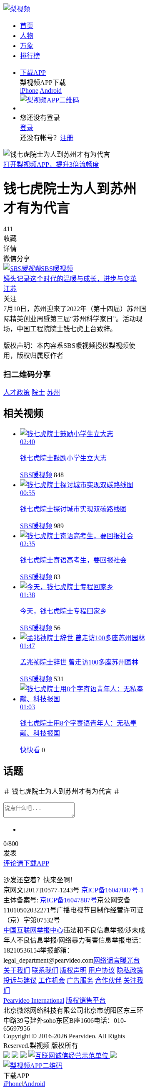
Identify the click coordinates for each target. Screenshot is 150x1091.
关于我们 (16, 970)
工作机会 (51, 980)
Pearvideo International (33, 1000)
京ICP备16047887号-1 (112, 890)
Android (51, 90)
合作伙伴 (108, 980)
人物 (26, 35)
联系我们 (45, 970)
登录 (26, 127)
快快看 (30, 750)
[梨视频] (16, 9)
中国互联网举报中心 (33, 930)
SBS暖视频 (36, 474)
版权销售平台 (86, 1000)
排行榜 (30, 55)
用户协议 (101, 970)
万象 (26, 45)
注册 (66, 137)
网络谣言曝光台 (116, 960)
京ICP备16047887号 (68, 900)
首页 (26, 25)
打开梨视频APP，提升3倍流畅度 (51, 164)
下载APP (33, 72)
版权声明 (73, 970)
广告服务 (80, 980)
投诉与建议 (20, 980)
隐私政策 (130, 970)
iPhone (29, 90)
